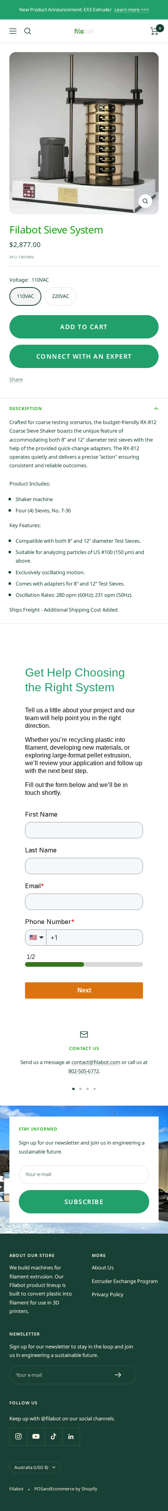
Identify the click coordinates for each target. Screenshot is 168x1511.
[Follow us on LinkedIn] (71, 1436)
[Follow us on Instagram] (18, 1436)
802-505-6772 (83, 1071)
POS (38, 1489)
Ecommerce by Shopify (74, 1489)
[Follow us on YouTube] (36, 1436)
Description (25, 408)
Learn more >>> (131, 9)
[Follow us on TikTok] (53, 1436)
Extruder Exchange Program (125, 1281)
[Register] (118, 1375)
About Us (103, 1267)
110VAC (25, 296)
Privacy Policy (107, 1294)
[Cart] (154, 31)
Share (16, 379)
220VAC (60, 296)
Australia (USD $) (31, 1467)
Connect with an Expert (84, 356)
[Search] (27, 31)
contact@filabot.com (95, 1062)
